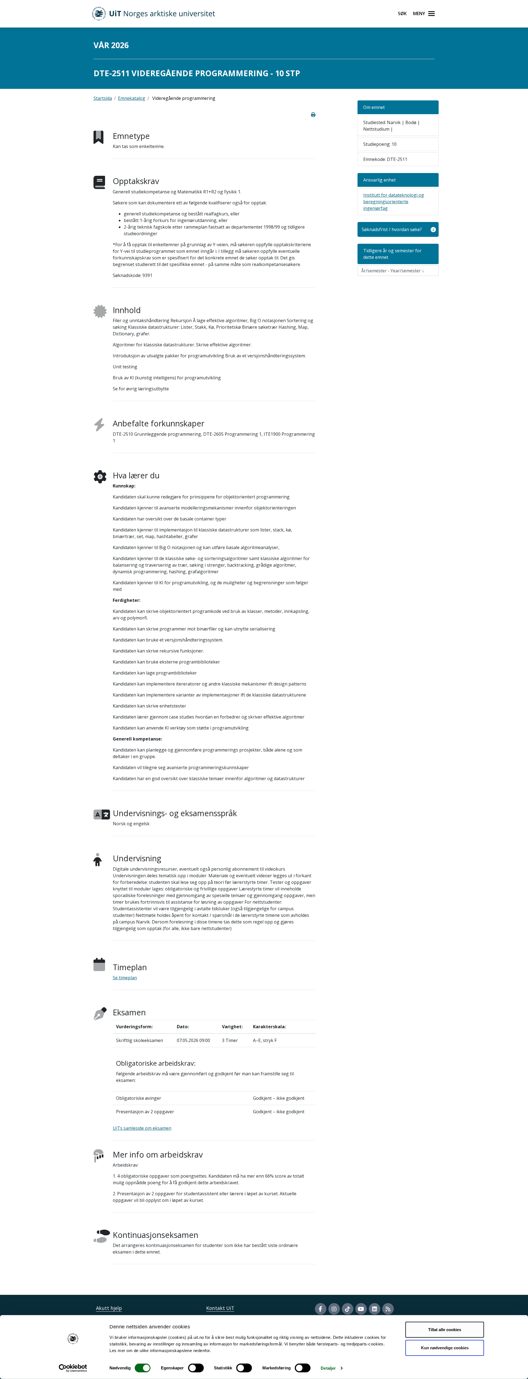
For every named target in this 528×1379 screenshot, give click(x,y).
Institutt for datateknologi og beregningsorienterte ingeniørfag (393, 201)
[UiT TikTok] (347, 1309)
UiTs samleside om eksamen (142, 1128)
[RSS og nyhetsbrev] (388, 1309)
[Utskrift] (313, 115)
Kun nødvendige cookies (445, 1347)
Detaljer (328, 1368)
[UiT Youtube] (361, 1309)
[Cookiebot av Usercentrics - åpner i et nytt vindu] (73, 1368)
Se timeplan (125, 978)
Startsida (103, 98)
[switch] (196, 1368)
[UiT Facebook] (320, 1309)
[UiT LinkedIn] (374, 1309)
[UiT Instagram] (334, 1309)
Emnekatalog (131, 98)
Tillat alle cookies (444, 1329)
